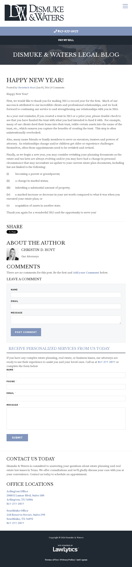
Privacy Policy (67, 560)
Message (17, 313)
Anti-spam (81, 560)
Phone (11, 381)
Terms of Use (52, 560)
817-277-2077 (68, 31)
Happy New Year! (35, 80)
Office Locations (30, 484)
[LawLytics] (66, 549)
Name (14, 289)
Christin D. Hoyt (26, 87)
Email (14, 301)
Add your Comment (86, 272)
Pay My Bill (66, 40)
